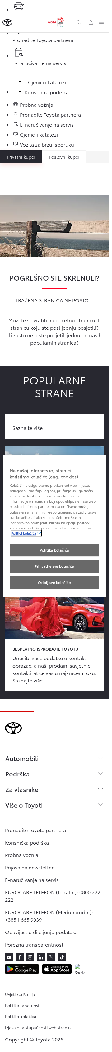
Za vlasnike (21, 789)
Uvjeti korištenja (20, 994)
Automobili (22, 758)
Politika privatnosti (22, 1005)
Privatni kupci (21, 157)
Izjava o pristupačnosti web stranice (38, 1027)
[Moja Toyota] (91, 22)
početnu (65, 320)
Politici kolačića (23, 533)
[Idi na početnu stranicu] (7, 22)
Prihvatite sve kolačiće (54, 566)
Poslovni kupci (64, 157)
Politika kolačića (20, 1016)
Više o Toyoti (24, 805)
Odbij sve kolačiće (54, 582)
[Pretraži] (79, 22)
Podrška (17, 774)
